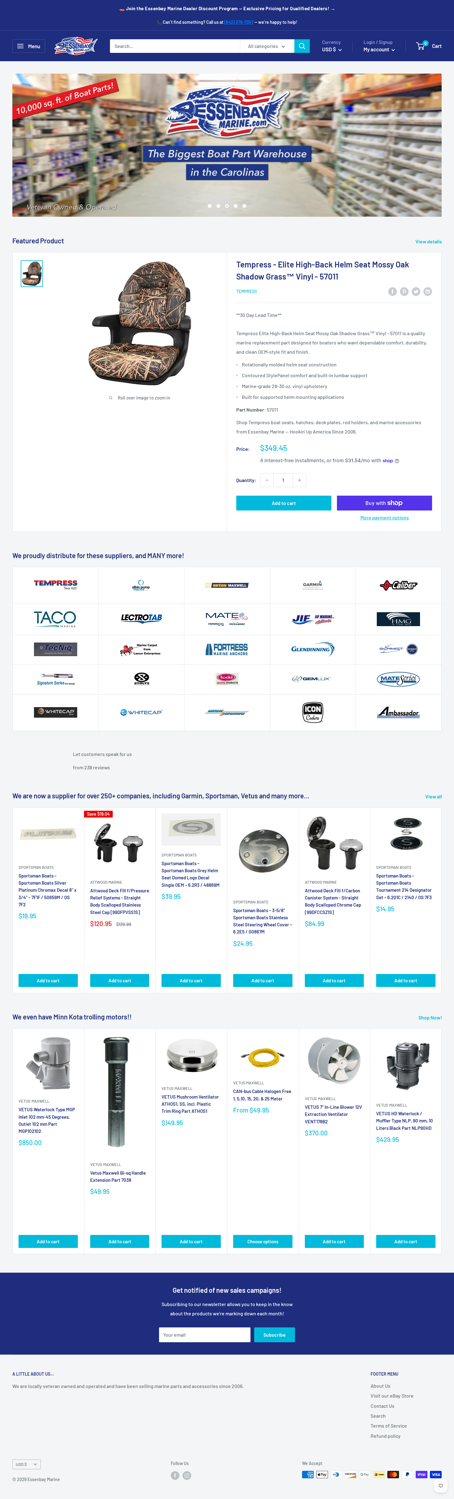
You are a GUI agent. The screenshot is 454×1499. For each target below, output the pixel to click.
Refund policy (386, 1436)
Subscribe (274, 1335)
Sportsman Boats (36, 867)
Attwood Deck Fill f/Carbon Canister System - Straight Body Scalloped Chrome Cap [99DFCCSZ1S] (333, 901)
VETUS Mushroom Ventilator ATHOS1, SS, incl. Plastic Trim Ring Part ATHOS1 (190, 1104)
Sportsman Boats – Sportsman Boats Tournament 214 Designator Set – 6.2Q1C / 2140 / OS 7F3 (404, 886)
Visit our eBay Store (392, 1396)
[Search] (302, 46)
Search (378, 1416)
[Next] (441, 900)
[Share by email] (427, 291)
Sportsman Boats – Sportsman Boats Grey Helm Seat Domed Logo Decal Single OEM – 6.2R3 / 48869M (191, 874)
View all (434, 796)
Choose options (262, 1241)
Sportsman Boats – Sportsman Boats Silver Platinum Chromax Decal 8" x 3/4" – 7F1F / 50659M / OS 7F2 (48, 890)
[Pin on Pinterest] (404, 291)
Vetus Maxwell (34, 1101)
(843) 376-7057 (239, 22)
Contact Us (382, 1406)
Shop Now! (430, 1017)
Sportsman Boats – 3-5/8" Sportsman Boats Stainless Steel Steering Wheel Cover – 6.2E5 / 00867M (262, 920)
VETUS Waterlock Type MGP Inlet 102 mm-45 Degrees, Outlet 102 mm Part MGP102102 (47, 1120)
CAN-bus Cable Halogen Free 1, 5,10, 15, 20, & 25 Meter (262, 1094)
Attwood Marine (106, 881)
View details (429, 241)
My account (377, 49)
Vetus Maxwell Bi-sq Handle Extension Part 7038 (118, 1176)
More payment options (384, 517)
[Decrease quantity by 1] (266, 480)
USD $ (21, 1464)
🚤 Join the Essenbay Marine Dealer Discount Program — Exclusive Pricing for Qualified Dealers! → (227, 8)
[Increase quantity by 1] (299, 480)
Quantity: (246, 480)
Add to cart (284, 503)
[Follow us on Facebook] (175, 1475)
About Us (380, 1386)
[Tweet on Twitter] (416, 291)
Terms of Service (389, 1426)
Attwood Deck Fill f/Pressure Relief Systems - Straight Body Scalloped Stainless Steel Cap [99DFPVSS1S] (119, 901)
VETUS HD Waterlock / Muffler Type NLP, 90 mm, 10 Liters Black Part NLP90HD (404, 1121)
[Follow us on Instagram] (187, 1475)
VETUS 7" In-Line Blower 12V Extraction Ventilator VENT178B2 (333, 1114)
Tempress (246, 291)
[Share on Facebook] (392, 291)
